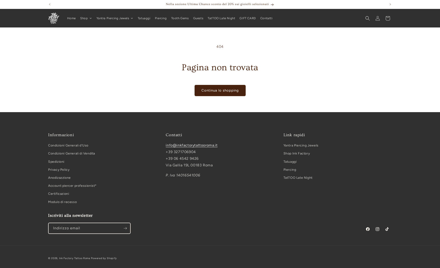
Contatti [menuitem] (266, 18)
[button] (368, 18)
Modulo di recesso (62, 202)
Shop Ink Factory (296, 154)
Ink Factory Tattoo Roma (74, 258)
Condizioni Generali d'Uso (68, 145)
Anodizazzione (59, 178)
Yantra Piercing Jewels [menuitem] (112, 18)
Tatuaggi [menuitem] (144, 18)
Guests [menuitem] (198, 18)
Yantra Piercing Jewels (301, 145)
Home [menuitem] (71, 18)
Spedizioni (56, 162)
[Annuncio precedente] (50, 4)
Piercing (289, 170)
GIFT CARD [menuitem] (247, 18)
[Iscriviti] (125, 228)
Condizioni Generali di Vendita (71, 154)
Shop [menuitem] (84, 18)
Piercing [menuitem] (161, 18)
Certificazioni (58, 194)
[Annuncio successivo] (390, 4)
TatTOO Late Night (298, 178)
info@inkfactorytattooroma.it (191, 145)
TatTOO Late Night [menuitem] (221, 18)
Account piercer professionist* (72, 186)
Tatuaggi (290, 162)
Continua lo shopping (220, 90)
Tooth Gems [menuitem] (180, 18)
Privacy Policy (58, 170)
